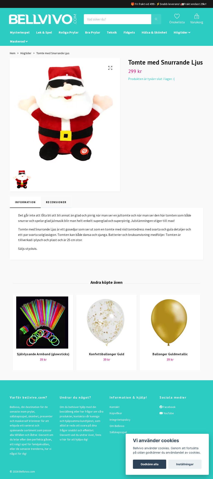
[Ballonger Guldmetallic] (170, 325)
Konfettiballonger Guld (106, 356)
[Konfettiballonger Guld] (106, 325)
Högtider (180, 35)
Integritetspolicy (120, 422)
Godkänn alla (150, 464)
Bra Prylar (92, 35)
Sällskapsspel (118, 434)
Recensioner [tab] (56, 204)
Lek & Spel (44, 35)
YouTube (168, 415)
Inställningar (185, 464)
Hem (12, 55)
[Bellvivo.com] (49, 20)
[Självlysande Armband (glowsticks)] (43, 325)
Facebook (169, 409)
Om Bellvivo (117, 428)
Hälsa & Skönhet (154, 35)
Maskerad (17, 43)
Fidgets (129, 35)
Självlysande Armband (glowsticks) (43, 356)
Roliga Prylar (68, 35)
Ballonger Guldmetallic (170, 356)
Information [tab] (25, 204)
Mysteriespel (20, 35)
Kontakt (114, 409)
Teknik (112, 35)
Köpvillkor (116, 415)
